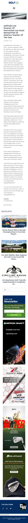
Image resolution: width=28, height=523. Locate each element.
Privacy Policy (9, 518)
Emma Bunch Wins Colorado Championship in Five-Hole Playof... (14, 232)
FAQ (4, 518)
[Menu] (14, 8)
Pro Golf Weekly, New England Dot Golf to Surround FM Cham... (14, 257)
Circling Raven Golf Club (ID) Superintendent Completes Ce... (14, 282)
